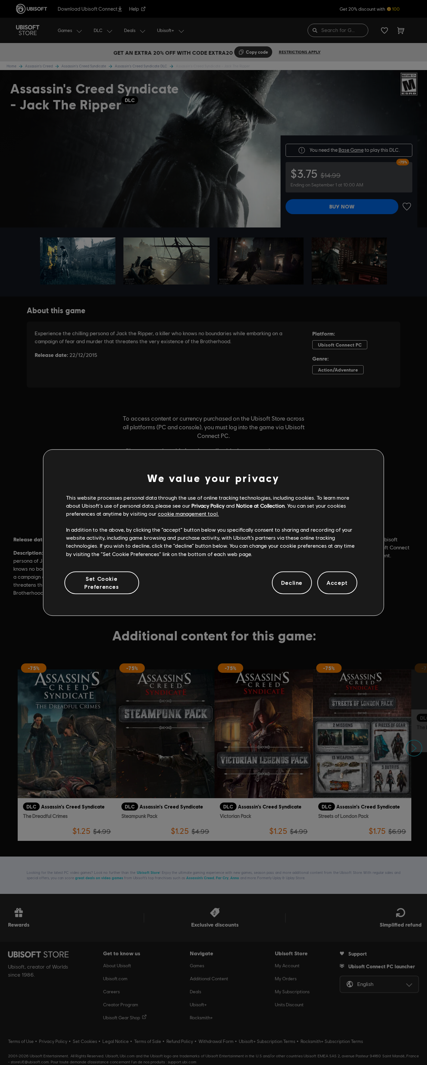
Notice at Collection (260, 505)
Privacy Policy (208, 505)
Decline (292, 582)
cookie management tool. (188, 513)
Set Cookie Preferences (101, 582)
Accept (337, 582)
